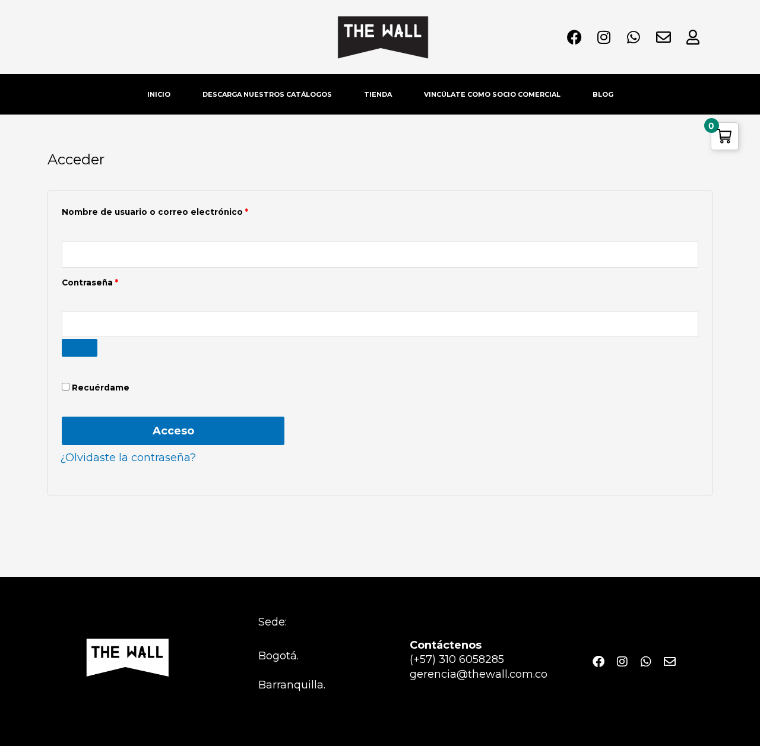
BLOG (603, 94)
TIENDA (378, 94)
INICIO (158, 94)
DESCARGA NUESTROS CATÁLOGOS (267, 94)
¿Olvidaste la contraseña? (128, 457)
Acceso (173, 430)
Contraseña (115, 281)
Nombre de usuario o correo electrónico (180, 210)
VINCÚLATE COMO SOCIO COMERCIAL (492, 94)
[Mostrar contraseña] (79, 348)
